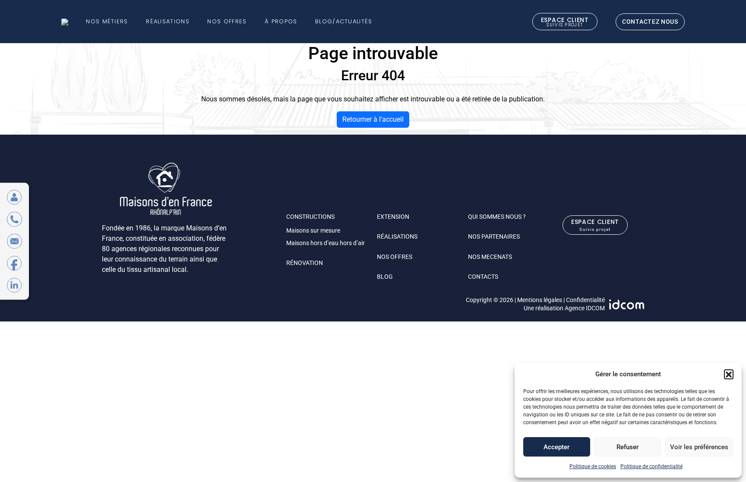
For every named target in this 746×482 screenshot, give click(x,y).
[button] (728, 374)
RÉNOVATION (304, 262)
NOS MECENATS (490, 256)
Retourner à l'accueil (373, 119)
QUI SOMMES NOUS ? (497, 216)
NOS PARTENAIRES (494, 236)
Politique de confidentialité (651, 466)
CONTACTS (483, 276)
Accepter (556, 447)
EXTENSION (393, 216)
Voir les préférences (699, 447)
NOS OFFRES (394, 256)
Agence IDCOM (585, 308)
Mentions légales (539, 299)
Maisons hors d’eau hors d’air (325, 242)
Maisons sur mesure (313, 230)
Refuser (627, 447)
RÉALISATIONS (397, 236)
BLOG (385, 276)
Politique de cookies (592, 466)
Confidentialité (585, 299)
